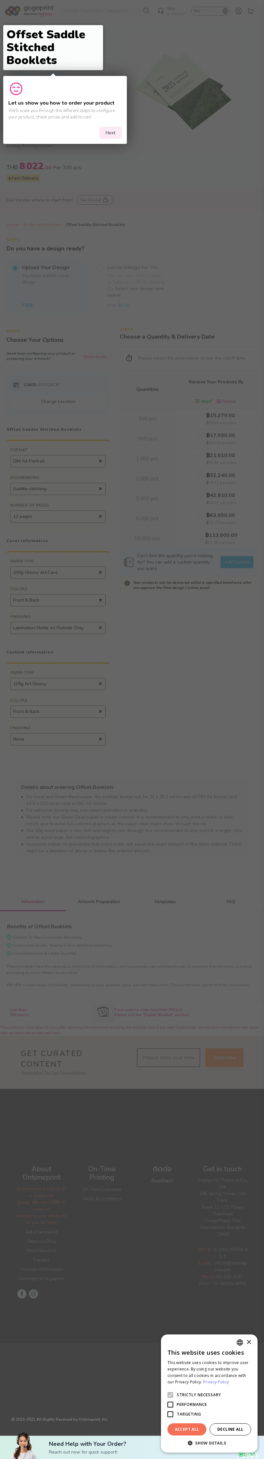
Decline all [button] (230, 1429)
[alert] (209, 1393)
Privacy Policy (216, 1382)
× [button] (248, 1342)
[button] (209, 1443)
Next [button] (110, 133)
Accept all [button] (187, 1429)
